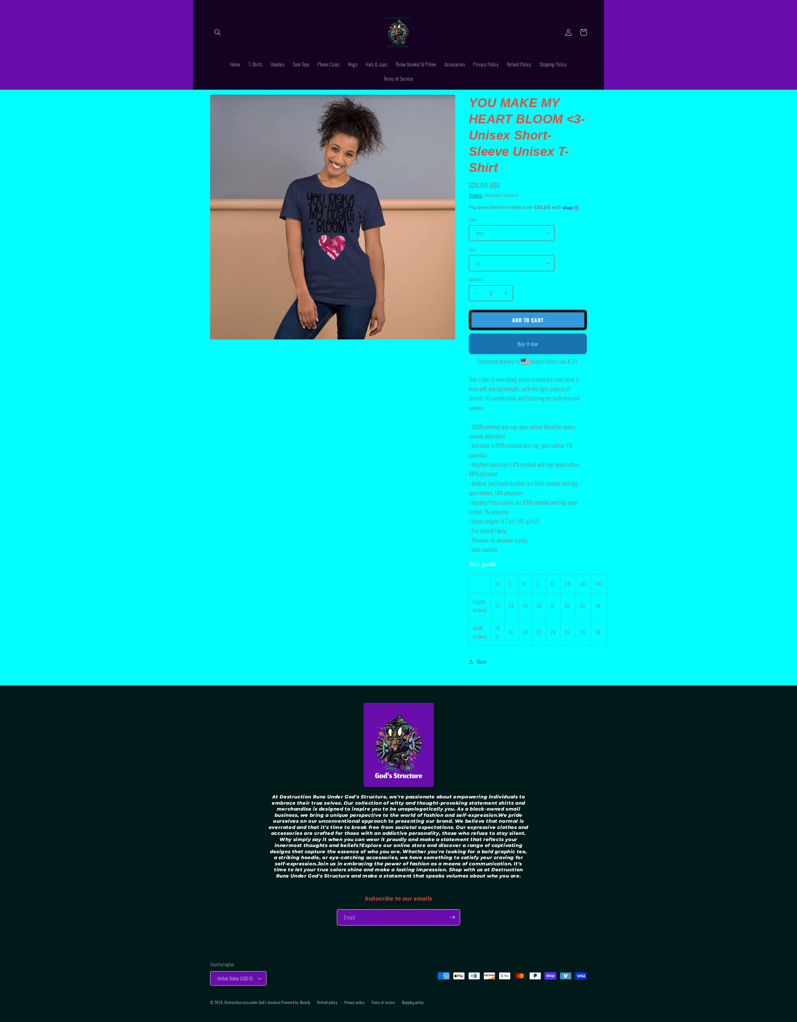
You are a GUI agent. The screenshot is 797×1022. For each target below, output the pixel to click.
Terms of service (383, 1002)
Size (472, 250)
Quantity (476, 280)
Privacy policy (354, 1002)
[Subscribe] (452, 917)
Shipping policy (413, 1002)
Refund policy (327, 1002)
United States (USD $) (235, 978)
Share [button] (482, 661)
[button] (217, 32)
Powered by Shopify (296, 1002)
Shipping (476, 195)
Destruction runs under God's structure (252, 1002)
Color (473, 220)
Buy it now (527, 344)
